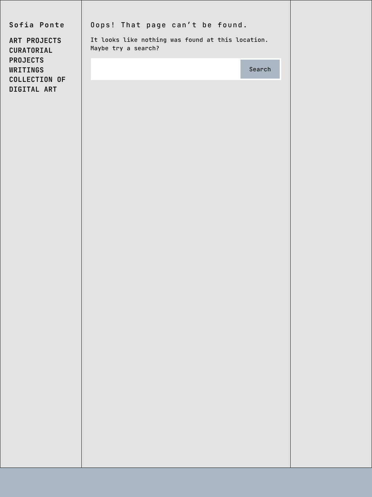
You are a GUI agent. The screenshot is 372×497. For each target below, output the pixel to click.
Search (260, 69)
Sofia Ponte (37, 24)
